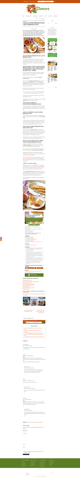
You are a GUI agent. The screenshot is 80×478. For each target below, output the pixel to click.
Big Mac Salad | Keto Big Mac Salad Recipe (55, 79)
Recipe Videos (23, 464)
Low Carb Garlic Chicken (27, 282)
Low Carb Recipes (51, 462)
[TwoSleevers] (40, 14)
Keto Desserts (41, 465)
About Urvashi (23, 462)
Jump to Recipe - (34, 28)
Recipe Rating (25, 430)
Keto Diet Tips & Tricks (33, 461)
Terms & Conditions (28, 474)
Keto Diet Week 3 (33, 465)
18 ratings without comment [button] (38, 422)
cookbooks (26, 292)
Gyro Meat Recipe (42, 463)
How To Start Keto (33, 462)
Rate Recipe (37, 224)
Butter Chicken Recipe (42, 461)
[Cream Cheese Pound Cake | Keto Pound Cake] (52, 65)
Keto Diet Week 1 (33, 463)
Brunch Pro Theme (44, 476)
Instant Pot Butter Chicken (27, 280)
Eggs (27, 242)
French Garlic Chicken (32, 153)
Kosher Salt (32, 240)
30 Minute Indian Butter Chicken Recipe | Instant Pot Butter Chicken (49, 68)
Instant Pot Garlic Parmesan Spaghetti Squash (31, 281)
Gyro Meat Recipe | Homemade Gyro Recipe (52, 79)
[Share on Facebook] (1, 237)
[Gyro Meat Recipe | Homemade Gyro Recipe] (52, 77)
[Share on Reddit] (1, 240)
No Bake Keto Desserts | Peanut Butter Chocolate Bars (55, 68)
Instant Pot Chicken (26, 286)
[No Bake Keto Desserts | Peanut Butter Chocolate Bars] (55, 65)
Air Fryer (32, 166)
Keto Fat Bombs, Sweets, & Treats (34, 293)
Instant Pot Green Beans (42, 466)
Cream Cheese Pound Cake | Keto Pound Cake (52, 68)
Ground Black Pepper (33, 238)
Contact (52, 473)
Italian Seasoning (32, 239)
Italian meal (37, 61)
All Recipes (50, 465)
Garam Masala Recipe (42, 462)
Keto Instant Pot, (25, 293)
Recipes (22, 461)
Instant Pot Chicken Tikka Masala (28, 287)
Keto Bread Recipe (42, 464)
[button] (26, 222)
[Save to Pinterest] (1, 239)
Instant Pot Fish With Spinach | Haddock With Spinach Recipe (40, 311)
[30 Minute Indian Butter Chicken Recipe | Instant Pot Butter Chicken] (49, 65)
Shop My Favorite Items (24, 465)
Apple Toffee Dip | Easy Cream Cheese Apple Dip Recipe (34, 336)
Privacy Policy (23, 466)
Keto (34, 61)
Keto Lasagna (35, 145)
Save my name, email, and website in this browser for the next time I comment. (33, 452)
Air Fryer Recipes (51, 463)
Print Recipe (32, 224)
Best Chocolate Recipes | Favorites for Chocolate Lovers (34, 332)
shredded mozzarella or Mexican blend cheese (35, 241)
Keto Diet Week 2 (33, 464)
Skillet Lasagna (26, 148)
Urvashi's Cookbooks (24, 463)
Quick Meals (50, 464)
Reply (23, 350)
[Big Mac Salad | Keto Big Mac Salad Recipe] (55, 77)
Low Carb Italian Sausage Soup (28, 285)
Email (24, 447)
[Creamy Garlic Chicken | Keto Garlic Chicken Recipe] (49, 77)
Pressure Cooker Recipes (52, 461)
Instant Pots (37, 166)
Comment (25, 433)
